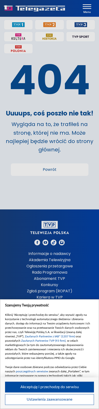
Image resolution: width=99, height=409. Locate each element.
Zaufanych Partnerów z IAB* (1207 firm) (50, 336)
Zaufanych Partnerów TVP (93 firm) (43, 340)
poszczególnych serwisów (32, 371)
